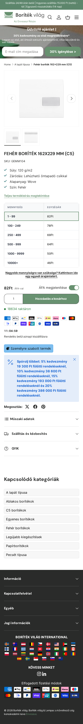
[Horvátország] (48, 649)
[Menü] (76, 17)
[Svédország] (27, 658)
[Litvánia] (23, 654)
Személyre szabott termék (31, 348)
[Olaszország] (56, 654)
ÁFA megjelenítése (53, 288)
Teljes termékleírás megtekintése (26, 195)
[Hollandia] (32, 649)
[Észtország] (73, 644)
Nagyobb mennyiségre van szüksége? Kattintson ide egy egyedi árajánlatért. (41, 274)
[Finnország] (7, 649)
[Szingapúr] (36, 658)
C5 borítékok (16, 510)
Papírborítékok (17, 546)
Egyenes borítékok (20, 519)
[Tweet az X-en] (27, 407)
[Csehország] (40, 644)
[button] (67, 17)
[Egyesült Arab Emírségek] (65, 644)
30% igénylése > (63, 52)
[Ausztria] (23, 644)
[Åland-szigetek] (7, 644)
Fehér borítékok (18, 528)
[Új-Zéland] (61, 658)
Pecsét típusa (16, 555)
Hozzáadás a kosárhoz (51, 298)
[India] (56, 649)
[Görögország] (23, 649)
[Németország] (40, 654)
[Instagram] (39, 674)
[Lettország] (15, 654)
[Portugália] (65, 654)
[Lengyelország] (7, 654)
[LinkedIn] (44, 674)
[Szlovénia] (52, 658)
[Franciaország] (15, 649)
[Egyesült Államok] (56, 644)
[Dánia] (48, 644)
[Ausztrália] (15, 644)
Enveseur (31, 714)
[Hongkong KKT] (40, 649)
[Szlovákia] (44, 658)
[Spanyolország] (19, 658)
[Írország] (65, 649)
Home (7, 64)
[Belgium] (32, 644)
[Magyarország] (32, 654)
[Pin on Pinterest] (43, 407)
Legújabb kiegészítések (24, 537)
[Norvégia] (48, 654)
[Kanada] (73, 649)
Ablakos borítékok (20, 501)
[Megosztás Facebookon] (35, 407)
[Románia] (73, 654)
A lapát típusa (22, 64)
